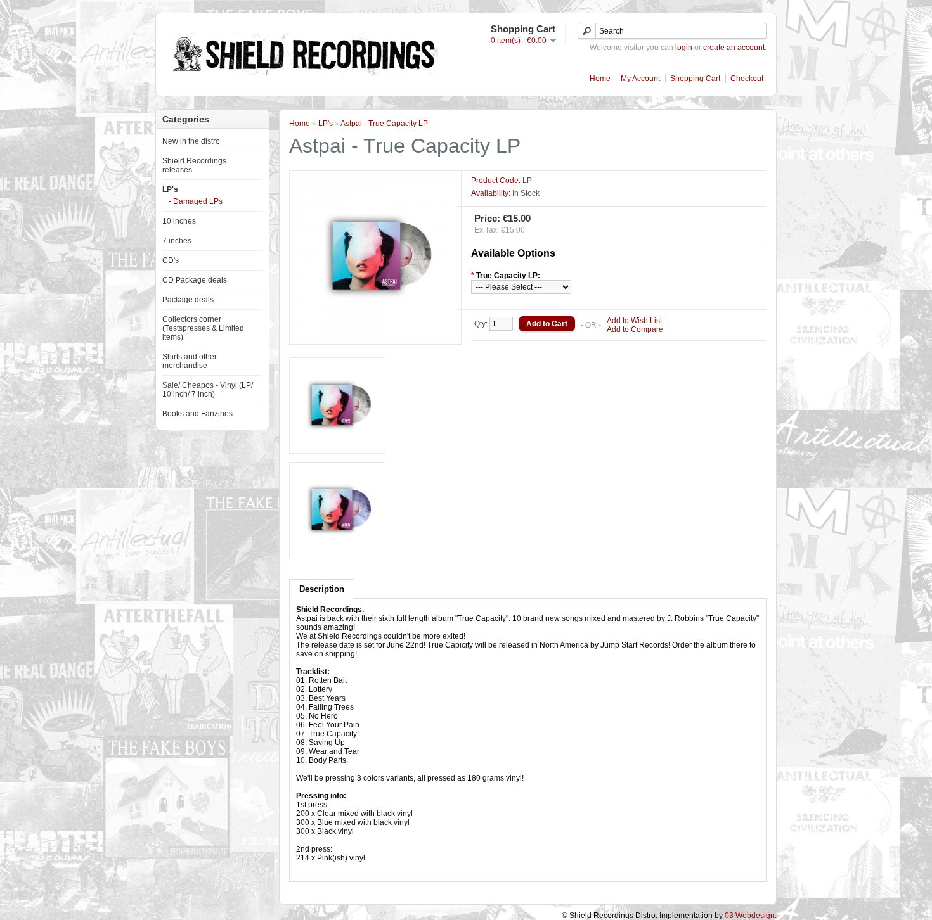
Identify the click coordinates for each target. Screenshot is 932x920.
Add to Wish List (634, 320)
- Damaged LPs (196, 201)
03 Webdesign (750, 915)
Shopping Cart (695, 78)
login (683, 47)
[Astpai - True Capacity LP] (375, 333)
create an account (734, 47)
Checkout (746, 78)
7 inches (176, 240)
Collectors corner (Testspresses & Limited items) (203, 328)
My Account (640, 78)
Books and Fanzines (197, 413)
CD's (170, 260)
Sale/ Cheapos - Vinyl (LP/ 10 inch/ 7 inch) (207, 390)
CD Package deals (194, 280)
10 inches (179, 221)
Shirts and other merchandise (189, 361)
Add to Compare (635, 329)
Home (600, 78)
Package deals (188, 299)
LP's (170, 189)
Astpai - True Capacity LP (384, 123)
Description (321, 589)
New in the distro (191, 141)
